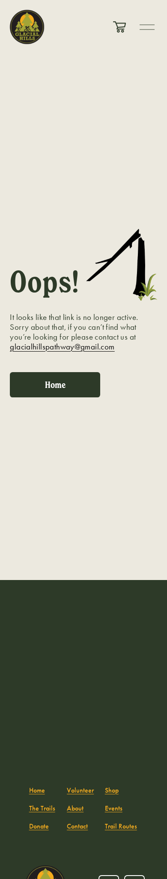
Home (55, 385)
